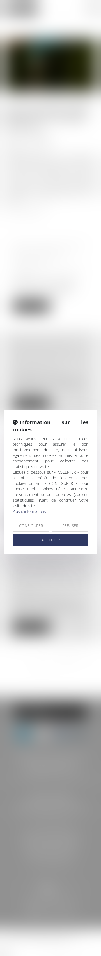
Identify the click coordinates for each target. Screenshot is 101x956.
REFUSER (70, 525)
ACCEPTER (51, 539)
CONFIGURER (31, 525)
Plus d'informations (29, 511)
